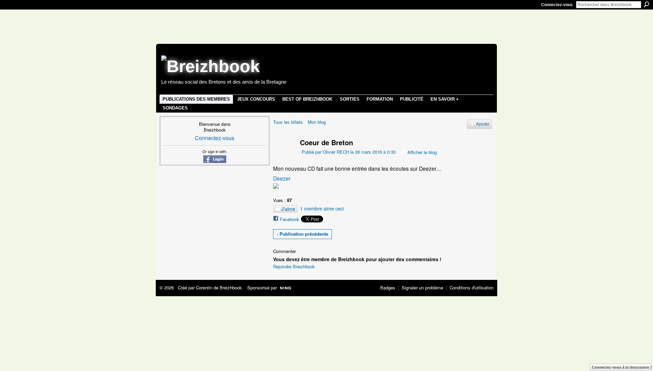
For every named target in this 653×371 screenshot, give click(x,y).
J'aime (288, 208)
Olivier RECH (336, 152)
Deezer (281, 178)
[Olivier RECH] (282, 155)
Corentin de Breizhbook (219, 287)
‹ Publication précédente (302, 234)
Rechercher (646, 4)
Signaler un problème (422, 287)
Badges (387, 287)
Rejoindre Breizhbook (294, 266)
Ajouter (482, 124)
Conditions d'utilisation (471, 287)
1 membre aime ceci (322, 208)
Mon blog (317, 122)
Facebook (289, 219)
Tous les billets (288, 122)
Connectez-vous (557, 4)
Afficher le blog (422, 152)
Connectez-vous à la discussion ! (622, 367)
